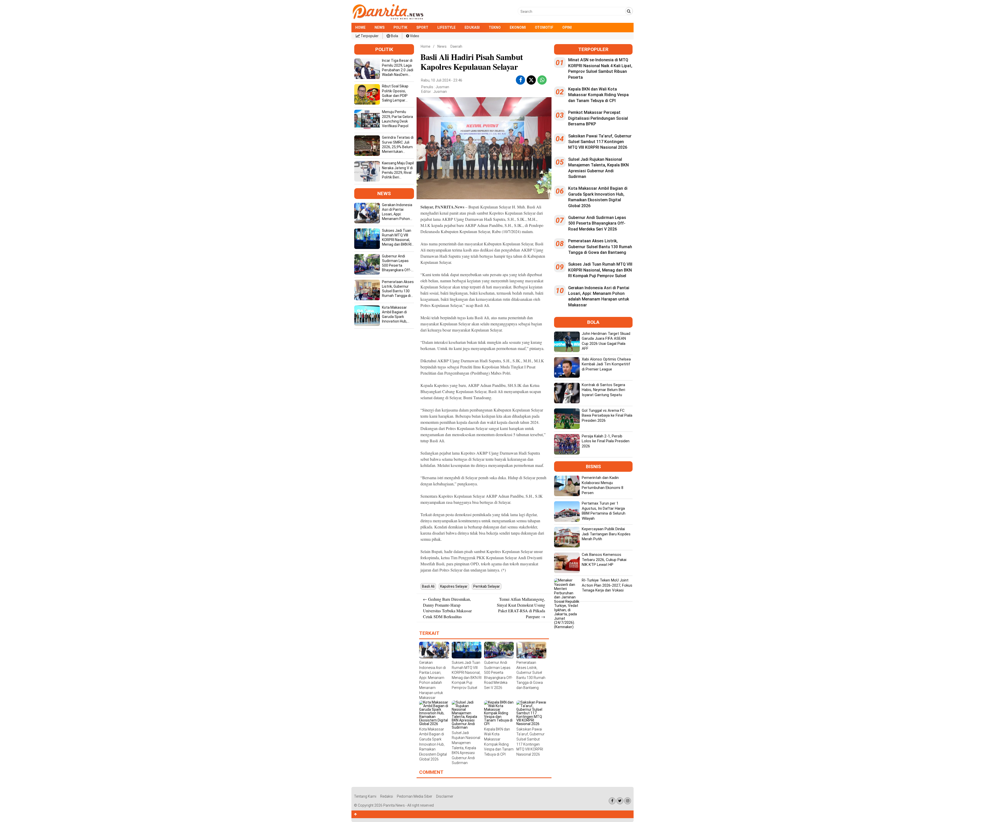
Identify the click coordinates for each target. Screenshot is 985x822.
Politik (400, 27)
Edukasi (472, 27)
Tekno (495, 27)
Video (414, 36)
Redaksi (386, 796)
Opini (567, 27)
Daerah (456, 46)
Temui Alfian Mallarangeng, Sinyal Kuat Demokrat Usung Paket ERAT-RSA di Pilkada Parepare (521, 607)
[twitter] (531, 81)
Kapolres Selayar (454, 586)
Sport (422, 27)
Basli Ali (428, 586)
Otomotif (544, 27)
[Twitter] (619, 800)
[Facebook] (612, 800)
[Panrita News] (388, 19)
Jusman (440, 91)
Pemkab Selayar (486, 586)
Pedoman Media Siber (414, 796)
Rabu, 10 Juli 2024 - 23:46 (441, 80)
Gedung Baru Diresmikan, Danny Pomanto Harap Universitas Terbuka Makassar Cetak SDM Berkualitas (447, 607)
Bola (394, 36)
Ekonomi (518, 27)
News (380, 27)
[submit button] (629, 11)
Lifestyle (446, 27)
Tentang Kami (365, 796)
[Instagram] (627, 800)
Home (360, 27)
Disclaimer (444, 796)
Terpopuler (369, 36)
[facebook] (520, 80)
